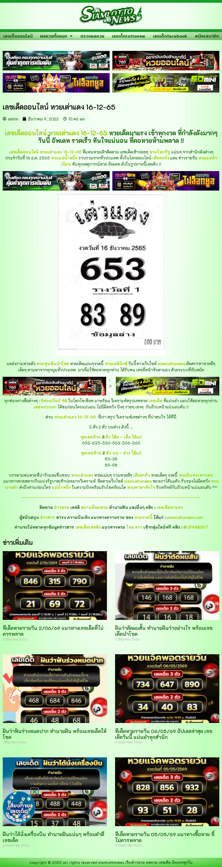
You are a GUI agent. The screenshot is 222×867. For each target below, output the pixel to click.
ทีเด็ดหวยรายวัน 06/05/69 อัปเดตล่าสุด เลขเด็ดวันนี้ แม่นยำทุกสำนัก (163, 734)
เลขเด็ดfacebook (170, 36)
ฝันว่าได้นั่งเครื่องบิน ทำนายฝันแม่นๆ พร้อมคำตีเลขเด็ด (53, 837)
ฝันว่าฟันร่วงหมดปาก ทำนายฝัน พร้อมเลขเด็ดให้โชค (54, 734)
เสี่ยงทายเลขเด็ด (19, 808)
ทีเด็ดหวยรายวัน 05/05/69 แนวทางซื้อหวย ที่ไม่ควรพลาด (164, 837)
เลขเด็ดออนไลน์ (17, 36)
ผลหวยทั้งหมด (53, 36)
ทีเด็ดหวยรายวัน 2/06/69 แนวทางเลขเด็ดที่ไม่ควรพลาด (53, 631)
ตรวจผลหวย (92, 36)
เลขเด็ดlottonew (128, 36)
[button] (34, 792)
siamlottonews (111, 862)
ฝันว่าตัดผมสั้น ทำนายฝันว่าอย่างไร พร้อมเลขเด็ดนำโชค (164, 631)
